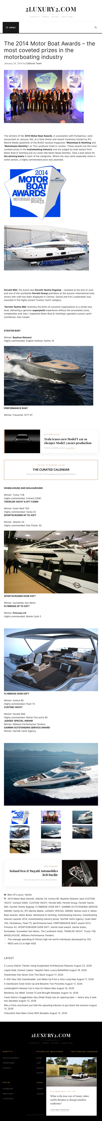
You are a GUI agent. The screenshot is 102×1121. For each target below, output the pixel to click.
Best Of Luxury (15, 894)
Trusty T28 (89, 931)
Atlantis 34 (41, 898)
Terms (40, 1089)
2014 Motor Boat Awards (21, 898)
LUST (39, 1063)
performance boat (42, 923)
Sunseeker (9, 931)
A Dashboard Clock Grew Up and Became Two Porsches (34, 983)
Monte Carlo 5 (81, 911)
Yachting (86, 142)
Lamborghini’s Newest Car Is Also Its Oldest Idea (30, 988)
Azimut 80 (53, 898)
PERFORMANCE (12, 408)
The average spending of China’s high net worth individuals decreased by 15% (49, 939)
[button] (95, 28)
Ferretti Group (70, 902)
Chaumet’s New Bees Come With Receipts (26, 1013)
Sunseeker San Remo (27, 931)
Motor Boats (25, 915)
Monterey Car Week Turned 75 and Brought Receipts (32, 992)
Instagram (8, 1094)
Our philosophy (11, 1058)
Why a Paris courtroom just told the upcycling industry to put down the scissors (46, 1005)
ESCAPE (40, 1073)
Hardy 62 (18, 911)
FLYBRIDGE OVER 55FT (47, 906)
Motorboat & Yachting (44, 915)
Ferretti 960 (55, 902)
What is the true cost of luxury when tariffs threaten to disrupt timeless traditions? (69, 1100)
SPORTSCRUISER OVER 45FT (33, 927)
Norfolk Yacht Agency (71, 919)
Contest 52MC (20, 902)
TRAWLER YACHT (73, 931)
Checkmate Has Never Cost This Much (24, 974)
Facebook (8, 1089)
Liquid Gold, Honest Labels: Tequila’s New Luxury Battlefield (36, 970)
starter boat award (61, 927)
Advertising (9, 1063)
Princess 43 (10, 927)
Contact (7, 1068)
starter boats (79, 927)
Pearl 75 (27, 923)
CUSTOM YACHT (38, 902)
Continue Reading (59, 1110)
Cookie (40, 1094)
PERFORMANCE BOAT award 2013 (72, 923)
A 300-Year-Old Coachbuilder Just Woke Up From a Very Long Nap (40, 979)
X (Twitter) (8, 1099)
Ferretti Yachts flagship (22, 906)
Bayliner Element (69, 898)
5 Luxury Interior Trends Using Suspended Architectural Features (38, 965)
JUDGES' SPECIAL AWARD (59, 911)
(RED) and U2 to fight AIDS (22, 943)
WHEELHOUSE (12, 935)
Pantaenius (16, 923)
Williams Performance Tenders (37, 935)
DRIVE (39, 1058)
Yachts (28, 894)
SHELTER (40, 1068)
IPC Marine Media (34, 911)
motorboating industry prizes (43, 919)
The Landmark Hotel (52, 931)
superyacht (38, 310)
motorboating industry (69, 915)
